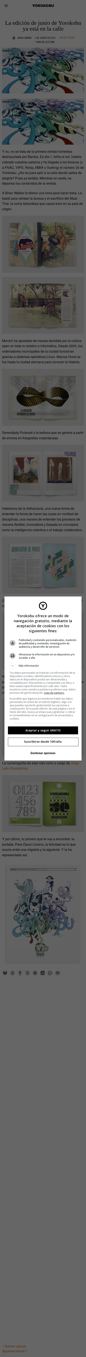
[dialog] (43, 678)
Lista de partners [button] (54, 693)
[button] (43, 666)
